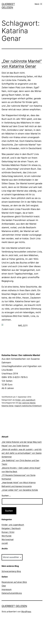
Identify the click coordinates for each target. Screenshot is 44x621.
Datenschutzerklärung (12, 593)
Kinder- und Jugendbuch (25, 400)
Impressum (7, 589)
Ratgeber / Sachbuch (11, 528)
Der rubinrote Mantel (27, 403)
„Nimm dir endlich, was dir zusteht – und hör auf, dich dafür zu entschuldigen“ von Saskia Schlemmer (22, 453)
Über (4, 586)
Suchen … (6, 495)
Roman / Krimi (8, 532)
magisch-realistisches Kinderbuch (28, 406)
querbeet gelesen (14, 606)
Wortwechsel (7, 539)
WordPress (26, 611)
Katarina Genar (7, 406)
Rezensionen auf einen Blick (14, 582)
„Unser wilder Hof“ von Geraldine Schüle (20, 490)
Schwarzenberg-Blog (11, 571)
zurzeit (5, 543)
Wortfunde (6, 536)
